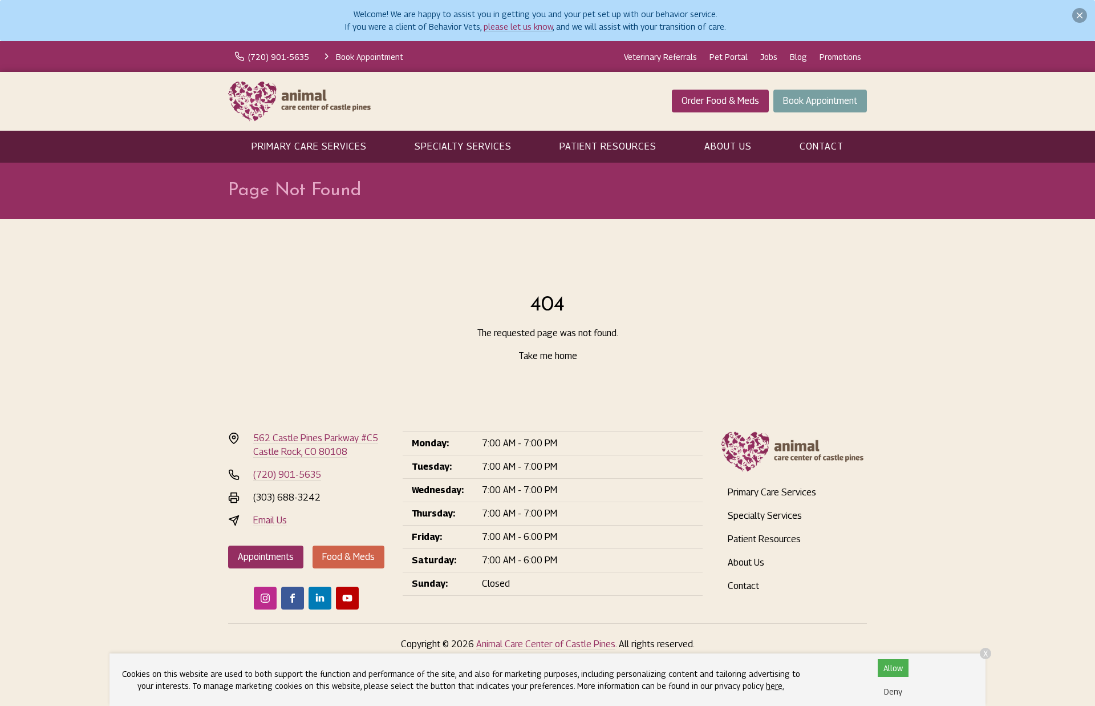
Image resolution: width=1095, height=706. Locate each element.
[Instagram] (265, 598)
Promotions (840, 57)
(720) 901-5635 (287, 474)
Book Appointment (820, 100)
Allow (893, 668)
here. (775, 686)
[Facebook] (292, 598)
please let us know (518, 26)
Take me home (547, 355)
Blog (798, 57)
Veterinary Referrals (660, 57)
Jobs (768, 57)
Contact (821, 146)
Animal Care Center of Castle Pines (545, 644)
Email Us (270, 520)
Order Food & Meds (720, 100)
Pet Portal (728, 57)
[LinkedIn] (320, 598)
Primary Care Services (309, 146)
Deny (893, 691)
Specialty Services (463, 146)
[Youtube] (347, 598)
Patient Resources (607, 146)
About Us (728, 146)
